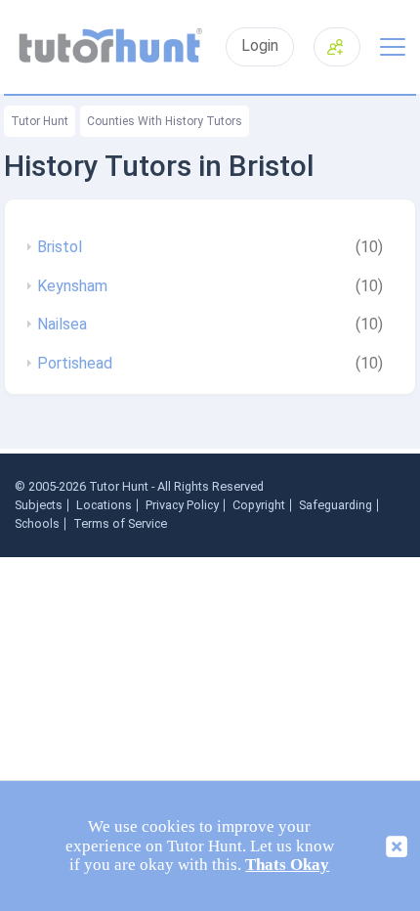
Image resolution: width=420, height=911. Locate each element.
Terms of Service (120, 523)
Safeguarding (335, 505)
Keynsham (72, 286)
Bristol (59, 247)
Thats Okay (287, 864)
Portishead (74, 363)
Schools (37, 523)
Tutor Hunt (39, 121)
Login (259, 46)
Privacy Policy (182, 505)
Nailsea (62, 324)
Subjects (39, 505)
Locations (104, 505)
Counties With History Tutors (164, 121)
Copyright (258, 505)
